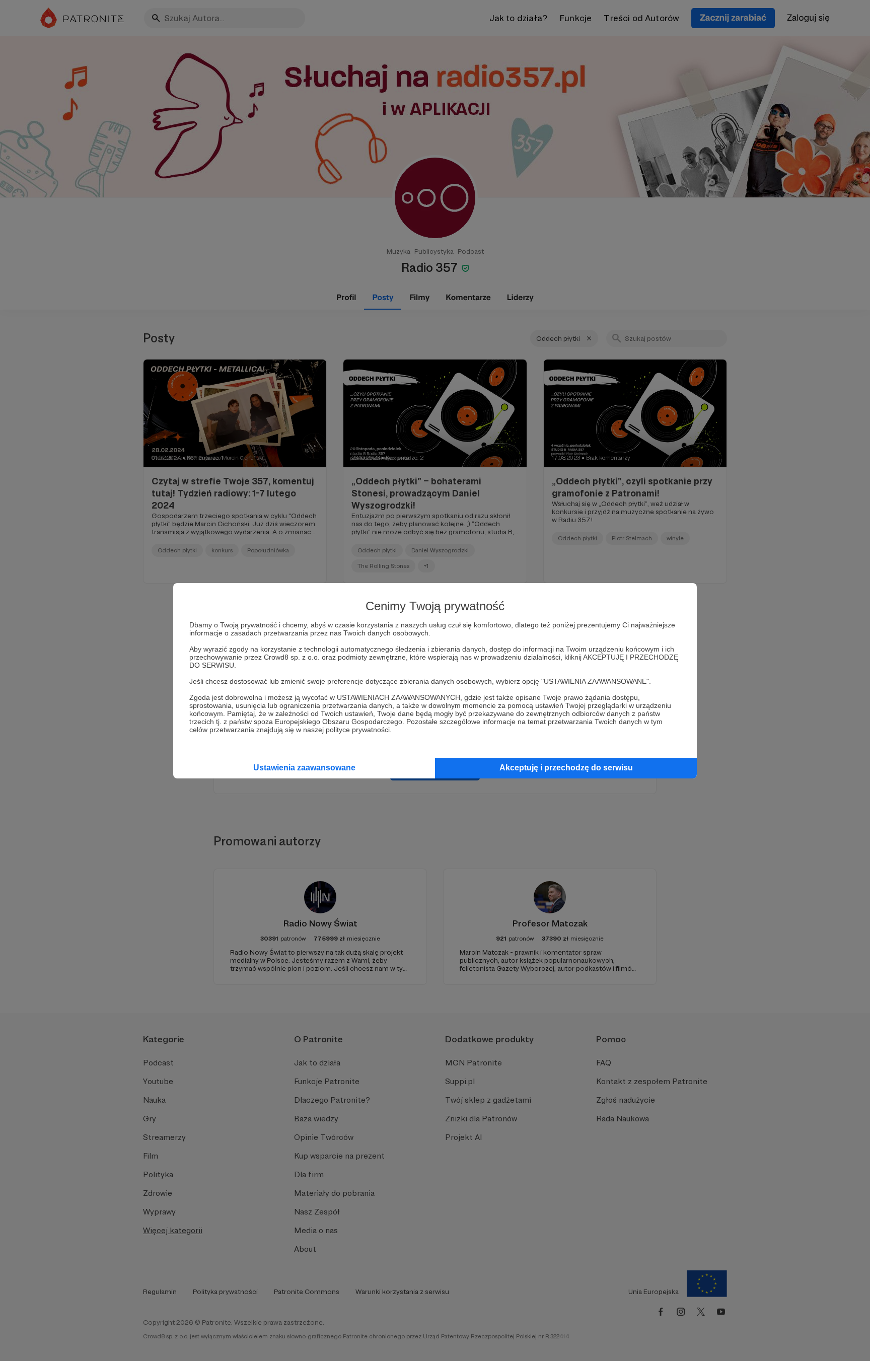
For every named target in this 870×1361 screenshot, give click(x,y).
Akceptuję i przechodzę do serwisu (566, 767)
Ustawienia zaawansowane (304, 767)
